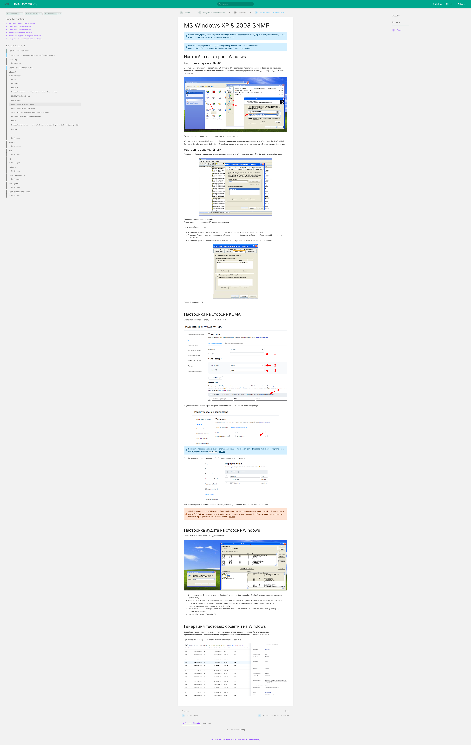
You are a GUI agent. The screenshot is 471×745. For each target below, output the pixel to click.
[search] (235, 4)
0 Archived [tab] (207, 723)
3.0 (40, 14)
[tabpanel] (235, 729)
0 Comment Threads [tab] (191, 723)
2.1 (21, 14)
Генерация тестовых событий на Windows (26, 39)
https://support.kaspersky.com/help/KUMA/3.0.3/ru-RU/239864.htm (223, 48)
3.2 (59, 14)
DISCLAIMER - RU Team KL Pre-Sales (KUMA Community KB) (235, 740)
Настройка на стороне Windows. (22, 23)
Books (450, 4)
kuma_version (13, 14)
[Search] (220, 4)
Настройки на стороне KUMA (20, 33)
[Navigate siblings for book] (194, 12)
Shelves (438, 4)
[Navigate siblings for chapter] (229, 12)
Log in (462, 4)
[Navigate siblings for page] (250, 12)
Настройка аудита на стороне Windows (25, 36)
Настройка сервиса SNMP (20, 26)
